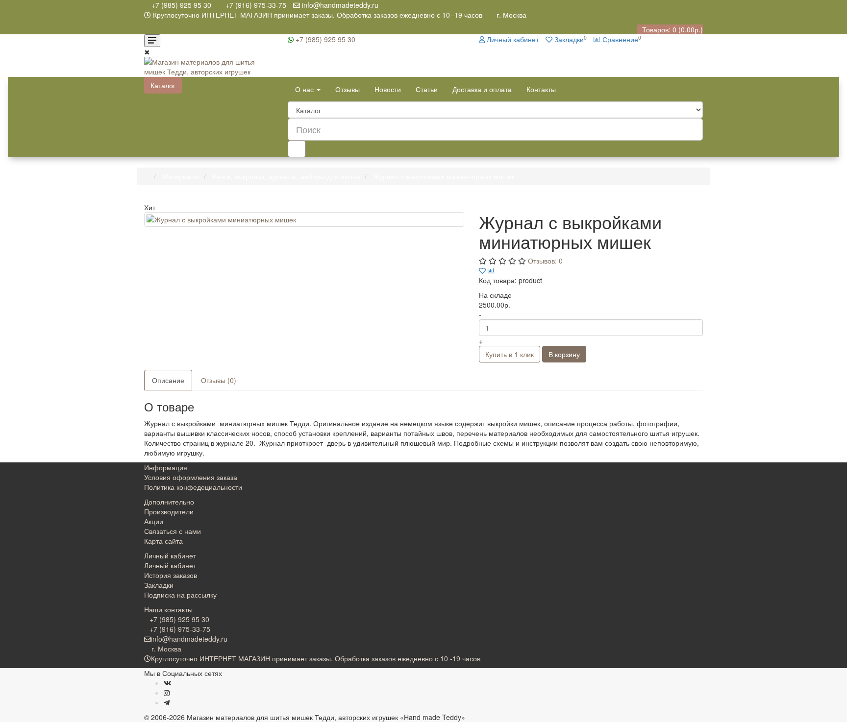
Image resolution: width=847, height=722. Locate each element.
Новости (387, 89)
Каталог (162, 85)
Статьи (427, 89)
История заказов (170, 575)
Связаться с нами (172, 531)
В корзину (564, 354)
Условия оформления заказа (190, 477)
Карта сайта (163, 541)
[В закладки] (482, 270)
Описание (168, 380)
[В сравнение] (491, 270)
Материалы (180, 176)
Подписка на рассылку (180, 595)
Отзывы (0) (218, 380)
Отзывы (347, 89)
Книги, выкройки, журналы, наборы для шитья (286, 176)
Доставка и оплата (482, 89)
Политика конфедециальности (193, 487)
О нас (305, 89)
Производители (169, 511)
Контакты (541, 89)
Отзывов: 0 (545, 260)
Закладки (159, 585)
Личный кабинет (170, 565)
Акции (153, 521)
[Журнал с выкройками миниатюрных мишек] (304, 219)
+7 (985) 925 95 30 (324, 39)
